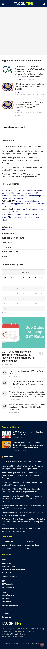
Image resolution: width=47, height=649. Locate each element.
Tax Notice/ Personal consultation (13, 569)
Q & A (4, 610)
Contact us (6, 617)
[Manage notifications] (42, 645)
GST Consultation (8, 587)
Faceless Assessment (9, 576)
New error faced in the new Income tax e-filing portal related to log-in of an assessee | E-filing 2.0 (23, 204)
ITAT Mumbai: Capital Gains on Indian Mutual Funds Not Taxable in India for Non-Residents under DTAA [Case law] (23, 522)
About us (5, 613)
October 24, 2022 (29, 79)
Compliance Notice (8, 573)
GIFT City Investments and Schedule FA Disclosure (21, 147)
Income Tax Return (8, 566)
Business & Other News (13, 238)
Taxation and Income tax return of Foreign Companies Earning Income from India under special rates (28, 444)
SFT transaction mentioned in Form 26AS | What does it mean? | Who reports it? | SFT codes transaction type (27, 406)
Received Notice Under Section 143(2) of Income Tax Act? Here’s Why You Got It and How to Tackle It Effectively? (22, 498)
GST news (6, 247)
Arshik (4, 195)
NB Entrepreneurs (9, 190)
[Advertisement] (23, 31)
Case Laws (7, 242)
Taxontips (8, 456)
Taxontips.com (15, 643)
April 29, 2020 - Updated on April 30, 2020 (30, 95)
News (4, 256)
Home (4, 559)
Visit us (14, 634)
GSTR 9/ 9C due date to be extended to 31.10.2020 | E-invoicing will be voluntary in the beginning (18, 356)
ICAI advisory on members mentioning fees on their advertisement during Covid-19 (29, 86)
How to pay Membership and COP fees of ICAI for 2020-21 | (26, 372)
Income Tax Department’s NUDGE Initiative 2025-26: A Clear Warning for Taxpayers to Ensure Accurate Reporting (23, 160)
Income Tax (6, 563)
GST (3, 581)
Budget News (8, 233)
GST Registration (7, 584)
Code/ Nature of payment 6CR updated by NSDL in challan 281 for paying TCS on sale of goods (27, 382)
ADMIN (19, 79)
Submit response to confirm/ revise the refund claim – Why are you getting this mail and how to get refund (23, 217)
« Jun (4, 312)
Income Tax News (10, 252)
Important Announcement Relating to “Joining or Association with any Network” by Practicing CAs (29, 104)
